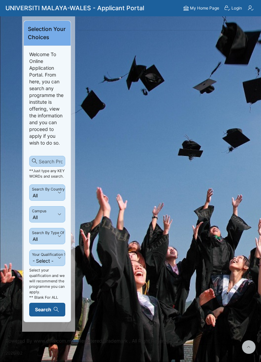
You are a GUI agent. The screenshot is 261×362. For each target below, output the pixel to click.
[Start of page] (249, 347)
